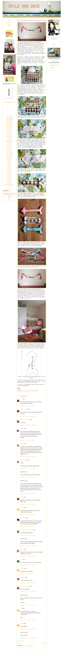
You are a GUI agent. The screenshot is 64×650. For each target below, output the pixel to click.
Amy (21, 398)
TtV (8, 161)
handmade (8, 136)
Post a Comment (20, 640)
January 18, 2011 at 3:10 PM (27, 468)
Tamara (21, 443)
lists (8, 182)
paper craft (8, 141)
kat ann (21, 497)
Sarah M (22, 428)
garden (8, 159)
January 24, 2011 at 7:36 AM (27, 620)
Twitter (9, 24)
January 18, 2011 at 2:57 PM (27, 425)
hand (8, 172)
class (8, 149)
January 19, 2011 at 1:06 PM (27, 582)
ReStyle (8, 177)
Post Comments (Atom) (27, 645)
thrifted (8, 156)
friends (7, 121)
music (8, 185)
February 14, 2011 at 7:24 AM (28, 637)
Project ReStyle (8, 154)
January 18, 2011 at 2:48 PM (27, 405)
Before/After (8, 175)
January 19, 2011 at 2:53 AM (27, 556)
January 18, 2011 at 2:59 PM (27, 456)
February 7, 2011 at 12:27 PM (28, 628)
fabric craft (8, 131)
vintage (7, 122)
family (8, 124)
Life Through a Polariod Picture (26, 529)
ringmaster (22, 577)
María (21, 559)
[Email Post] (36, 390)
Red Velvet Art (9, 22)
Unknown (22, 507)
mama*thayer (23, 517)
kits (8, 167)
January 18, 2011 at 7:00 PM (27, 514)
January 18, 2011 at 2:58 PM (27, 440)
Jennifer (22, 623)
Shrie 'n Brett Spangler (24, 586)
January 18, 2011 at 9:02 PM (27, 535)
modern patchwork (8, 184)
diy (8, 146)
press (8, 166)
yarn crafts (8, 152)
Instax (8, 164)
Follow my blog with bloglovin (9, 102)
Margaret (22, 549)
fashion (8, 134)
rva (8, 129)
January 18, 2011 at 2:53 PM (27, 416)
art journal (8, 171)
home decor (8, 126)
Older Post (44, 643)
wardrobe (8, 174)
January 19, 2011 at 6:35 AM (27, 565)
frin (8, 179)
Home (32, 643)
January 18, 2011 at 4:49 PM (27, 477)
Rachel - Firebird (23, 409)
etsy (8, 137)
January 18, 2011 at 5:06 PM (27, 504)
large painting (30, 46)
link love (8, 180)
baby (8, 127)
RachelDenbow (23, 459)
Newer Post (19, 643)
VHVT (8, 139)
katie (21, 608)
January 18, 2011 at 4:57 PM (27, 493)
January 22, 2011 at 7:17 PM (27, 605)
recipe (8, 169)
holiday (8, 132)
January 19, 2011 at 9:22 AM (27, 574)
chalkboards (8, 157)
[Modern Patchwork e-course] (9, 74)
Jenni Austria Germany (25, 419)
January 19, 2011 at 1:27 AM (27, 545)
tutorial (8, 142)
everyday (8, 117)
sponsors (8, 147)
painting (8, 151)
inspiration (8, 119)
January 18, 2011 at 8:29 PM (27, 526)
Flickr (9, 26)
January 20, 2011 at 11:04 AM (28, 591)
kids (8, 162)
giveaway (8, 144)
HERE (57, 65)
